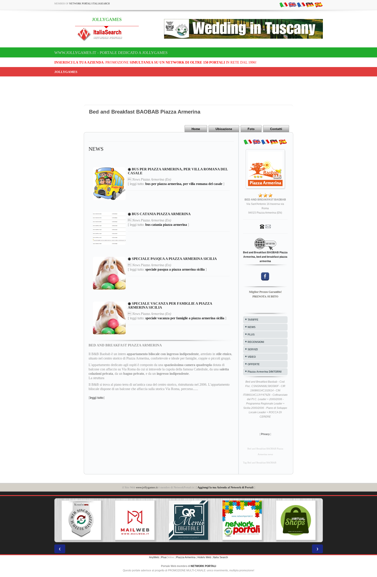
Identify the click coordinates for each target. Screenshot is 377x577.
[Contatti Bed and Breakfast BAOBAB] (265, 226)
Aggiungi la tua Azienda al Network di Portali (225, 487)
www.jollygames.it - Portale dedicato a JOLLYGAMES (111, 52)
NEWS (251, 327)
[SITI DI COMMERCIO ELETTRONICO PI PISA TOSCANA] (295, 520)
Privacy (265, 434)
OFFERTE (254, 364)
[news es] (318, 4)
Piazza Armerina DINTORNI (264, 371)
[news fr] (301, 4)
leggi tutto (96, 397)
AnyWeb (154, 557)
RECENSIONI (256, 342)
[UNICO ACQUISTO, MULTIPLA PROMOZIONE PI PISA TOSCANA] (242, 520)
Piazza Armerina (185, 557)
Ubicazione (224, 129)
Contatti (276, 129)
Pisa (163, 557)
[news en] (292, 4)
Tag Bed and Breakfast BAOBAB (259, 462)
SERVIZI (253, 349)
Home (196, 129)
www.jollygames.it (147, 487)
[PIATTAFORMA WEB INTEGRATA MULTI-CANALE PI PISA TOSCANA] (81, 520)
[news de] (309, 4)
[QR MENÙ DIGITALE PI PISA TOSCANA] (188, 520)
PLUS (251, 334)
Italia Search (220, 557)
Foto (251, 129)
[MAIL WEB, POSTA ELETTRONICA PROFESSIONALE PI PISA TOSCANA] (134, 520)
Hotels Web (204, 557)
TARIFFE (253, 319)
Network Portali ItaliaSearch (89, 3)
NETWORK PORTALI (203, 566)
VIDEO (252, 356)
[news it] (283, 4)
